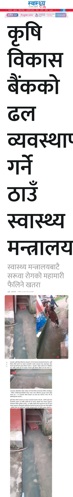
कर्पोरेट (41, 10)
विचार (37, 10)
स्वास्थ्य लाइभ (13, 292)
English (51, 10)
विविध (46, 10)
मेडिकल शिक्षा (21, 10)
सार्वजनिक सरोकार (30, 10)
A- (6, 366)
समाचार (10, 10)
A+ (6, 362)
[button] (6, 10)
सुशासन (15, 10)
